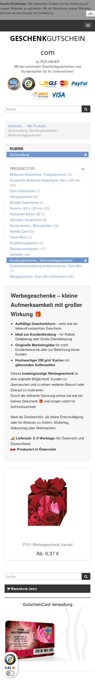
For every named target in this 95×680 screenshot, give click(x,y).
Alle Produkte (36, 126)
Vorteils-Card (22, 231)
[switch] (10, 673)
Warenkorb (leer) (23, 588)
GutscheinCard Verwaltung (47, 604)
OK (90, 13)
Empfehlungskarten (26, 243)
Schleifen (20, 254)
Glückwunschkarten (27, 248)
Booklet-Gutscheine (27, 202)
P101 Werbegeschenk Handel (48, 544)
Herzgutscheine (24, 196)
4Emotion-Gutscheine (28, 219)
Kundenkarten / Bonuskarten (34, 225)
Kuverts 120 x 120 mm (30, 208)
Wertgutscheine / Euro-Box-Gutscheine (42, 276)
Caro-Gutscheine (25, 191)
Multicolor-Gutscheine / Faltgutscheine (41, 174)
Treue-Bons (21, 237)
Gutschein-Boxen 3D (27, 214)
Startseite (15, 126)
